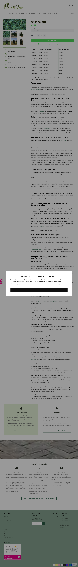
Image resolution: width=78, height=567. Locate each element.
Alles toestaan (39, 289)
